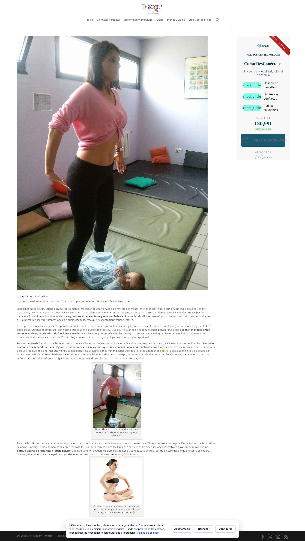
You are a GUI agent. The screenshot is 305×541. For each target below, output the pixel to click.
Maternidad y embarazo (138, 20)
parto (72, 301)
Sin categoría (104, 301)
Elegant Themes (43, 535)
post (154, 308)
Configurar (225, 528)
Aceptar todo (182, 528)
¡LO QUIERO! (263, 140)
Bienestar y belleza (108, 20)
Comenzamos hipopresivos (33, 296)
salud (92, 301)
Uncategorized (121, 301)
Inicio (89, 20)
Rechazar (204, 528)
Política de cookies (148, 532)
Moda (159, 20)
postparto (82, 301)
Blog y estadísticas (200, 20)
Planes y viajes (176, 20)
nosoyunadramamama (35, 301)
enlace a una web (147, 333)
